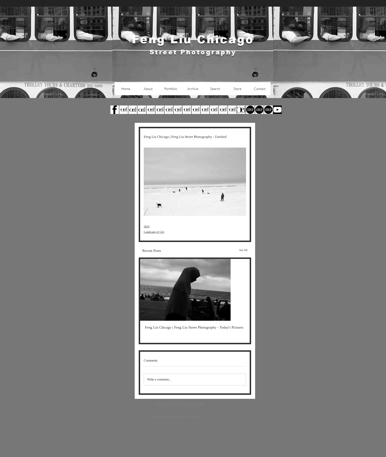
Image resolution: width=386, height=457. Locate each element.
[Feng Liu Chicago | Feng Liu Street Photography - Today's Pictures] (195, 290)
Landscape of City (154, 232)
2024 (146, 226)
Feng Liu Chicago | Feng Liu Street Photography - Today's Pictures (194, 327)
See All (243, 250)
